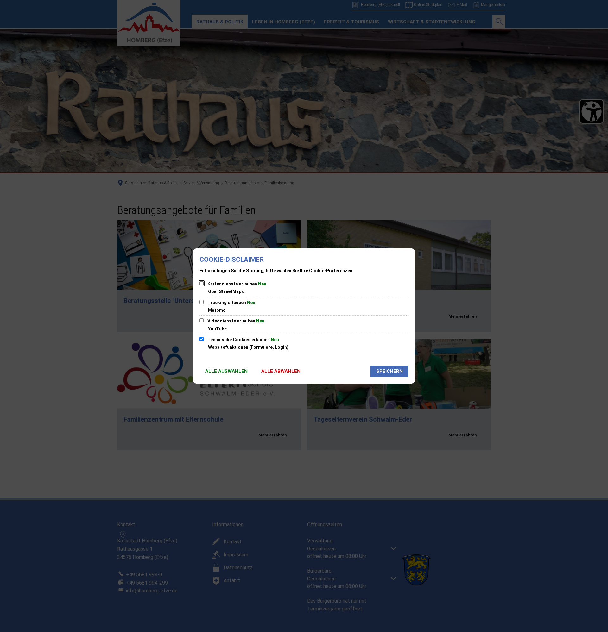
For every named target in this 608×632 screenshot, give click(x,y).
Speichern (389, 371)
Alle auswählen (226, 371)
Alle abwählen (281, 371)
